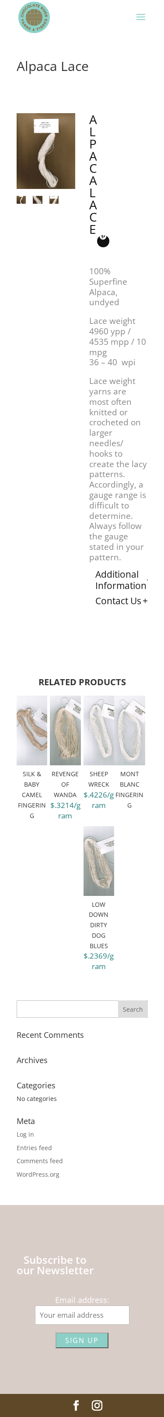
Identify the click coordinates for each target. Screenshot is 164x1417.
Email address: (82, 1300)
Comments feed (40, 1161)
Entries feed (34, 1148)
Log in (25, 1134)
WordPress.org (38, 1174)
